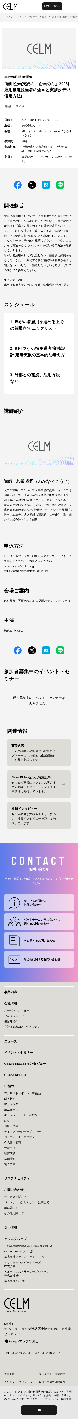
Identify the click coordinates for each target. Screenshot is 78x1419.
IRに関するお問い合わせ (39, 940)
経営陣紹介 (11, 1021)
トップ (9, 17)
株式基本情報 (12, 1142)
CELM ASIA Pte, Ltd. (16, 1251)
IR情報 (9, 1086)
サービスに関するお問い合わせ (35, 902)
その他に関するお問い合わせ (42, 959)
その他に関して (14, 1213)
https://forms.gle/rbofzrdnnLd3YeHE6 (26, 570)
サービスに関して (15, 1197)
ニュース (10, 1041)
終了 (44, 17)
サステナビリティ (17, 1178)
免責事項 (9, 1147)
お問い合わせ (52, 6)
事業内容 (10, 992)
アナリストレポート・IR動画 (22, 1093)
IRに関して (11, 1207)
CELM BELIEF (15, 1075)
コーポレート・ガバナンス (21, 1137)
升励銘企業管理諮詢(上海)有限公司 (26, 1246)
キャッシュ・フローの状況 (21, 1115)
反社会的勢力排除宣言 (52, 1382)
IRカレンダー (12, 1104)
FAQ (6, 1120)
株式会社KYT (12, 1281)
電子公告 (9, 1164)
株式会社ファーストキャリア (22, 1257)
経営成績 (9, 1153)
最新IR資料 (11, 1126)
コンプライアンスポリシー (19, 1382)
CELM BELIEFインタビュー (25, 1063)
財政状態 (9, 1098)
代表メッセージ (14, 1016)
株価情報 (9, 1158)
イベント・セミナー (27, 17)
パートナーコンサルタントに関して (26, 1202)
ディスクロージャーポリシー (22, 1131)
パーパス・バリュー (16, 1010)
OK (39, 1410)
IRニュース (11, 1109)
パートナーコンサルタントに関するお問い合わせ (42, 921)
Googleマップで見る (24, 1341)
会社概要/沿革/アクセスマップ (23, 1027)
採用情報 (10, 1227)
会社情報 (10, 1003)
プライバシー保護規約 (58, 1399)
